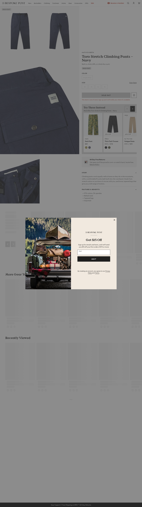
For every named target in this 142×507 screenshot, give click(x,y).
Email (80, 251)
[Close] (114, 220)
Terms (97, 273)
